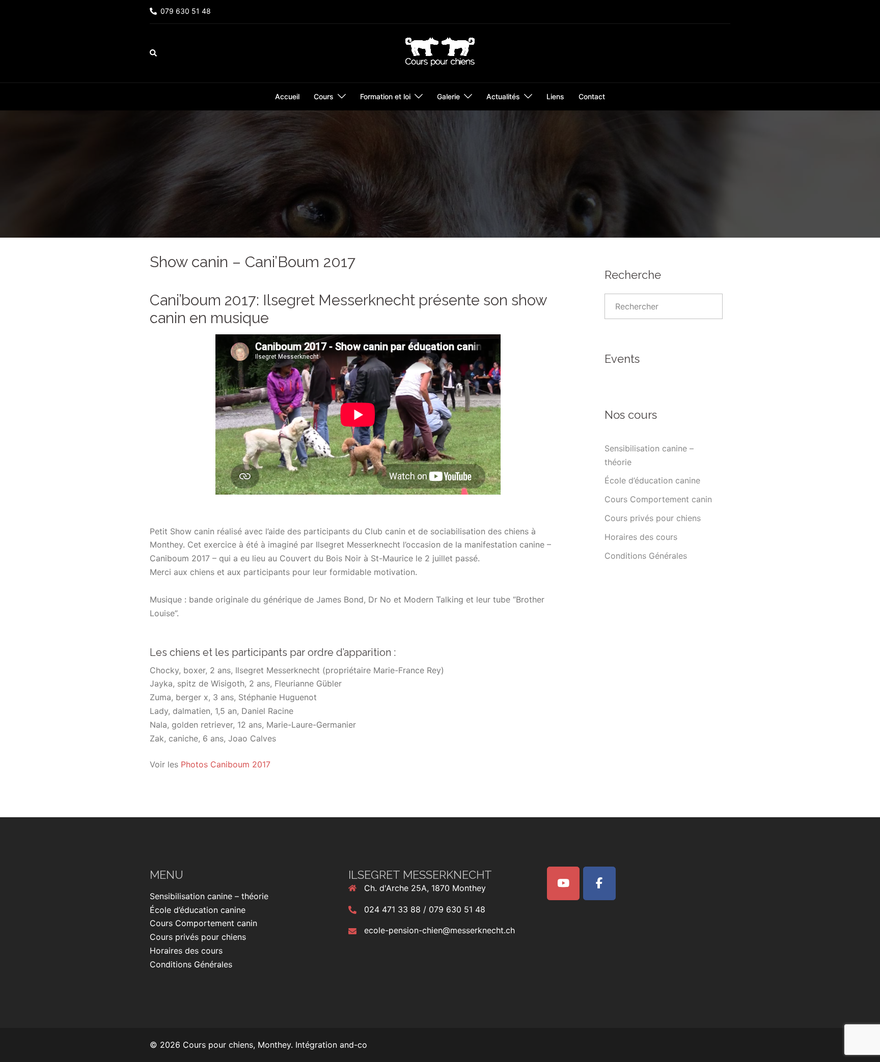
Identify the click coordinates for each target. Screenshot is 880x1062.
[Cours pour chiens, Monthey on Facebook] (599, 883)
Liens (555, 96)
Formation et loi (385, 96)
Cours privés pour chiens (652, 518)
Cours (324, 96)
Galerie (448, 96)
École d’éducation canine (652, 480)
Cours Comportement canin (658, 499)
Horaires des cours (640, 537)
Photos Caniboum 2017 (225, 764)
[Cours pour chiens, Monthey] (440, 52)
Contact (592, 96)
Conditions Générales (645, 556)
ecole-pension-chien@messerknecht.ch (439, 930)
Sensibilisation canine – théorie (209, 896)
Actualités (503, 96)
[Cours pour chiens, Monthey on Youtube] (563, 883)
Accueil (287, 96)
